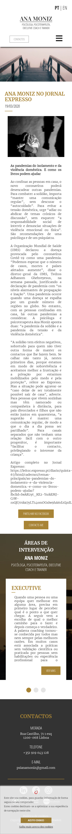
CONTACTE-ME (36, 525)
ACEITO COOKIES (36, 820)
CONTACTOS (19, 39)
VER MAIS (50, 671)
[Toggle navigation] (63, 38)
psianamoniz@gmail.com (36, 768)
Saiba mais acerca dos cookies (36, 826)
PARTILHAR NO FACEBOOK (36, 514)
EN (65, 7)
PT (57, 7)
